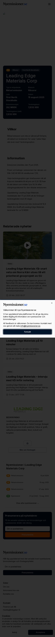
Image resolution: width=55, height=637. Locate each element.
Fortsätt (27, 332)
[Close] (52, 303)
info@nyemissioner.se (30, 326)
